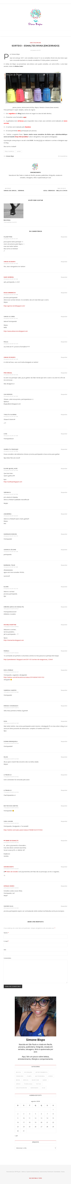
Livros (50, 1076)
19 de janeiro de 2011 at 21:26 (11, 823)
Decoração (28, 1072)
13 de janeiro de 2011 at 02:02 (11, 652)
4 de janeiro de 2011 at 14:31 (11, 238)
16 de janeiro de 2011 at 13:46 (11, 743)
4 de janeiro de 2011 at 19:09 (11, 470)
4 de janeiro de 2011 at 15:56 (11, 374)
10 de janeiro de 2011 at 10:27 (11, 608)
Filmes (29, 1076)
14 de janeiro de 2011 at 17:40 (11, 723)
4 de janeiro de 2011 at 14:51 (11, 318)
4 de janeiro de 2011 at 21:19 (11, 536)
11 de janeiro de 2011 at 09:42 (11, 626)
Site (5, 950)
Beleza (18, 1072)
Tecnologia (28, 1084)
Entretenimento (42, 1072)
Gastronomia (40, 1076)
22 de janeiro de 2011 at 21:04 (11, 842)
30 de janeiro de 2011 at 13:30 (11, 908)
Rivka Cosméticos (9, 151)
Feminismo (19, 1076)
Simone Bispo (10, 156)
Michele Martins (10, 624)
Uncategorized (35, 42)
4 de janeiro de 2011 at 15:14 (11, 343)
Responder (64, 237)
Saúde (45, 1080)
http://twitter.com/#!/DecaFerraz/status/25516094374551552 (24, 677)
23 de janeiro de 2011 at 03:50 (11, 888)
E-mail (6, 941)
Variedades (34, 1087)
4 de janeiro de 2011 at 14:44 (11, 294)
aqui (24, 117)
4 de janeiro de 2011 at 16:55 (11, 396)
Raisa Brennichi (10, 292)
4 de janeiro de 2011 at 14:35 (11, 263)
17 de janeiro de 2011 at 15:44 (11, 759)
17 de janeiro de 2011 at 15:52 (11, 776)
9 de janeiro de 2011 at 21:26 (11, 588)
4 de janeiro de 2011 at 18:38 (11, 451)
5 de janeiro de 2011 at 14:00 (11, 567)
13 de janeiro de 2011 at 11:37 (11, 672)
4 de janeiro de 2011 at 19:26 (11, 494)
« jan (16, 1136)
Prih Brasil (8, 373)
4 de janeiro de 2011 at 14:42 (11, 279)
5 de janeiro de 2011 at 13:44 (11, 551)
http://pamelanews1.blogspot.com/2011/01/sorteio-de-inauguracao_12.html (28, 659)
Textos (38, 1084)
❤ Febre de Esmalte (11, 840)
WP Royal (17, 1171)
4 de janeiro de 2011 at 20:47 (11, 516)
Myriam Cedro (9, 886)
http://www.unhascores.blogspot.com (16, 331)
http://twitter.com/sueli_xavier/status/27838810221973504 (23, 830)
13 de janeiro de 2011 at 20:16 (11, 707)
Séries (18, 1084)
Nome (6, 933)
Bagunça (7, 220)
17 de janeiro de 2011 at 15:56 (11, 792)
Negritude (35, 1080)
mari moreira (9, 277)
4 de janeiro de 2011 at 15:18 (11, 359)
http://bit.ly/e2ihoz (21, 137)
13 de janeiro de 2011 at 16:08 (11, 692)
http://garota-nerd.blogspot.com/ (14, 306)
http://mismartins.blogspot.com (14, 640)
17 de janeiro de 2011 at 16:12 (11, 807)
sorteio (19, 151)
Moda (18, 1080)
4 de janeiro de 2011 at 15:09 (11, 416)
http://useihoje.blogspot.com (13, 482)
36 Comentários (62, 156)
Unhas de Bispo (9, 261)
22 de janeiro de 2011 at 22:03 (11, 868)
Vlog (43, 1087)
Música (25, 1080)
